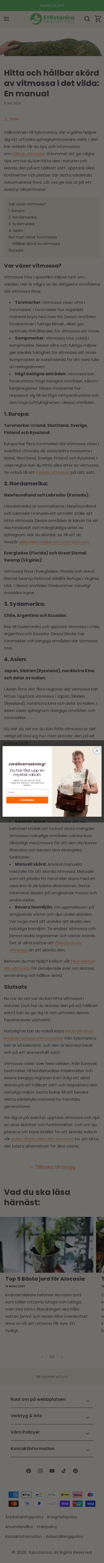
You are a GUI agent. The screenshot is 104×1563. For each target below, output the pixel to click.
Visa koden (27, 800)
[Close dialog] (97, 750)
